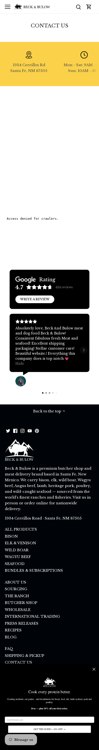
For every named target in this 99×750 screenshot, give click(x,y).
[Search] (78, 6)
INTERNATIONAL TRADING (32, 616)
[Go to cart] (89, 6)
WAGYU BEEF (18, 556)
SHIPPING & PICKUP (24, 655)
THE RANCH (17, 596)
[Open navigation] (7, 7)
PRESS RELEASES (21, 623)
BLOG (11, 637)
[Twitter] (8, 430)
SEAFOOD (15, 563)
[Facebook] (15, 430)
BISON (11, 536)
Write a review (35, 299)
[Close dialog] (94, 669)
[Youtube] (30, 430)
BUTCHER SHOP (21, 602)
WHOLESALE (18, 609)
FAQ (9, 648)
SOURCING (16, 589)
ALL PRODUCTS (21, 529)
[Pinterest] (37, 430)
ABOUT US (15, 582)
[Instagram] (22, 430)
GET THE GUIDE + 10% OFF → (49, 729)
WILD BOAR (17, 550)
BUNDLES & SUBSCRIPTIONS (34, 570)
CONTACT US (18, 662)
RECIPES (13, 630)
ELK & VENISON (20, 543)
